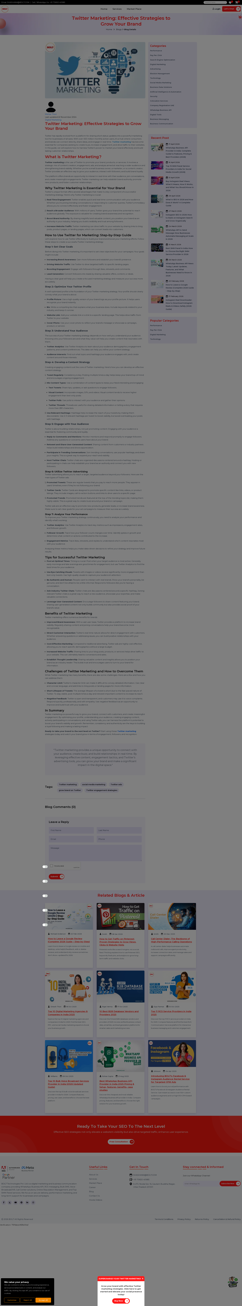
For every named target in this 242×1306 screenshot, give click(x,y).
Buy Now (118, 1301)
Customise (11, 1300)
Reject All (28, 1300)
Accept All (43, 1300)
